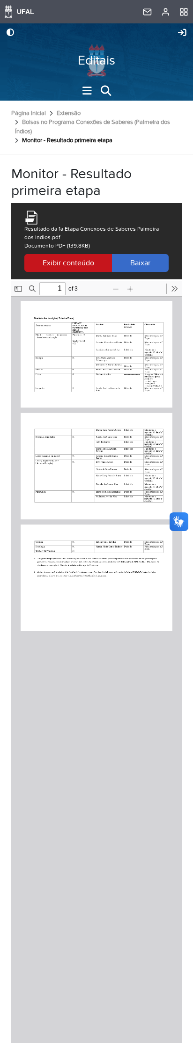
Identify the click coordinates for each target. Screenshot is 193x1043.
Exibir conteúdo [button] (68, 263)
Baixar (140, 263)
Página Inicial (28, 113)
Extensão (69, 113)
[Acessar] (182, 33)
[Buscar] (105, 90)
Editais (96, 60)
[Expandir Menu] (87, 90)
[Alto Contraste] (10, 33)
